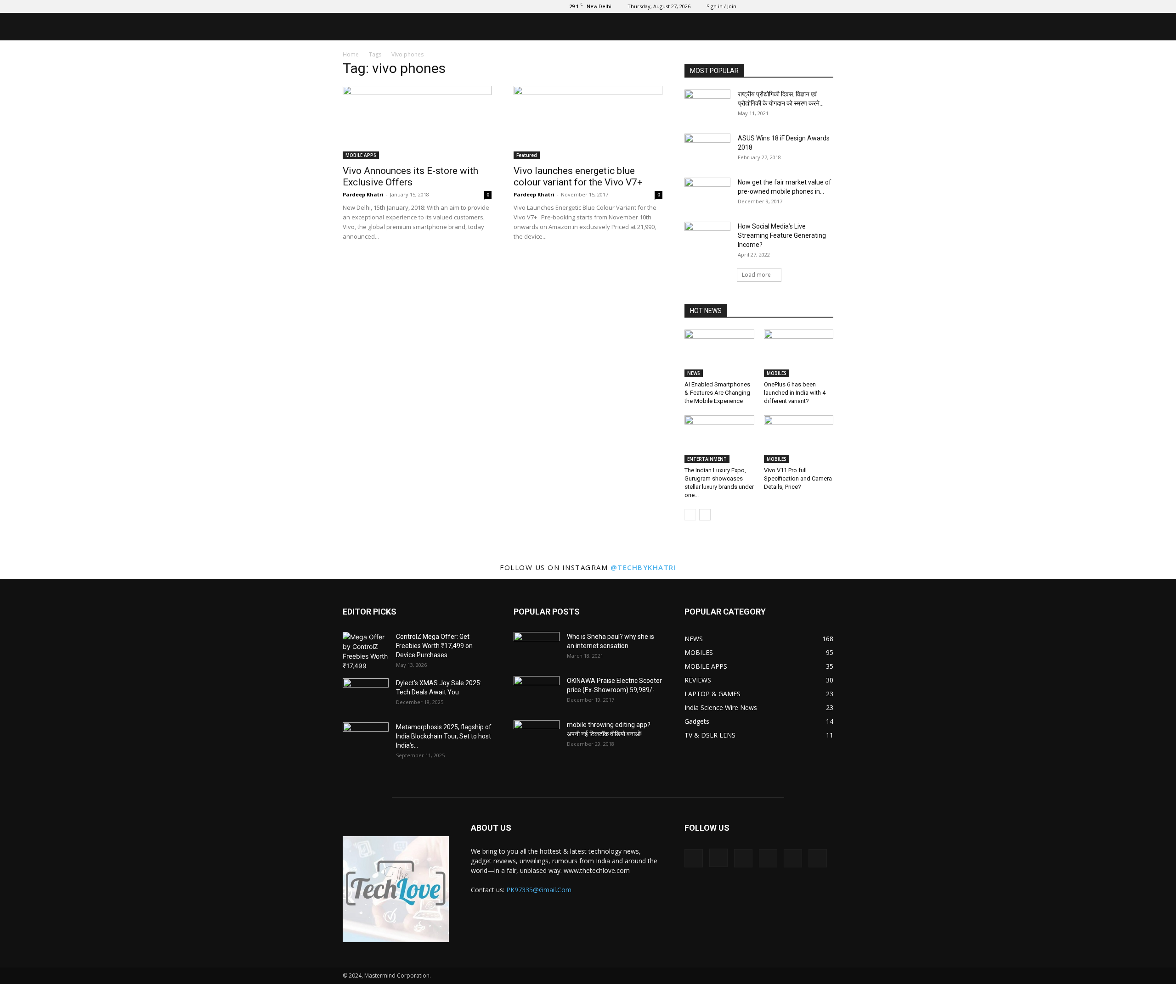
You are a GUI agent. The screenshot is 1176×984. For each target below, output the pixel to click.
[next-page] (705, 514)
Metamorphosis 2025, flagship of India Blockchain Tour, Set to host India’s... (444, 736)
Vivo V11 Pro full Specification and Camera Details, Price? (798, 478)
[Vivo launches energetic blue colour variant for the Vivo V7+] (588, 122)
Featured (526, 155)
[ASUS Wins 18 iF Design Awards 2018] (707, 150)
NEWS (693, 373)
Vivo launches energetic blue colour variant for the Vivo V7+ (578, 176)
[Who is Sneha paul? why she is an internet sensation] (537, 648)
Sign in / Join (721, 6)
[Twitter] (781, 6)
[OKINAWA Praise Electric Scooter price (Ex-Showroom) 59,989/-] (537, 692)
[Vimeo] (796, 6)
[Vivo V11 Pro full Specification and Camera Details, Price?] (799, 439)
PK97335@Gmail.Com (538, 889)
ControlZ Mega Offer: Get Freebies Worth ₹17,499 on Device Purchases (434, 646)
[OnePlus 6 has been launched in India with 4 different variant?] (799, 353)
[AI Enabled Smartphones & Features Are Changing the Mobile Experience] (719, 353)
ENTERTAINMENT (707, 459)
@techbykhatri (644, 567)
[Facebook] (751, 6)
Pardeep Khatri (363, 194)
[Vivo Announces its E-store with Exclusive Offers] (417, 122)
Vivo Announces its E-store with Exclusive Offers (410, 176)
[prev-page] (690, 514)
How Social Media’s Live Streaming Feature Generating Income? (782, 235)
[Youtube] (826, 6)
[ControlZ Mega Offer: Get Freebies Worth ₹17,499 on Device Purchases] (366, 651)
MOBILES (776, 373)
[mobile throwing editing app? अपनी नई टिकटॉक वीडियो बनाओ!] (537, 736)
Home (351, 54)
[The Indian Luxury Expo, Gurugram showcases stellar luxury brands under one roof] (719, 439)
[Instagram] (766, 6)
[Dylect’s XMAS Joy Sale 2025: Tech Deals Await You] (366, 694)
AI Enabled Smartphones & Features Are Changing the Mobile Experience (717, 392)
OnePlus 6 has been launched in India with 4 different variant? (794, 392)
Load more (756, 275)
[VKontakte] (811, 6)
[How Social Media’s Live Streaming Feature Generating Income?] (707, 238)
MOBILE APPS (360, 155)
